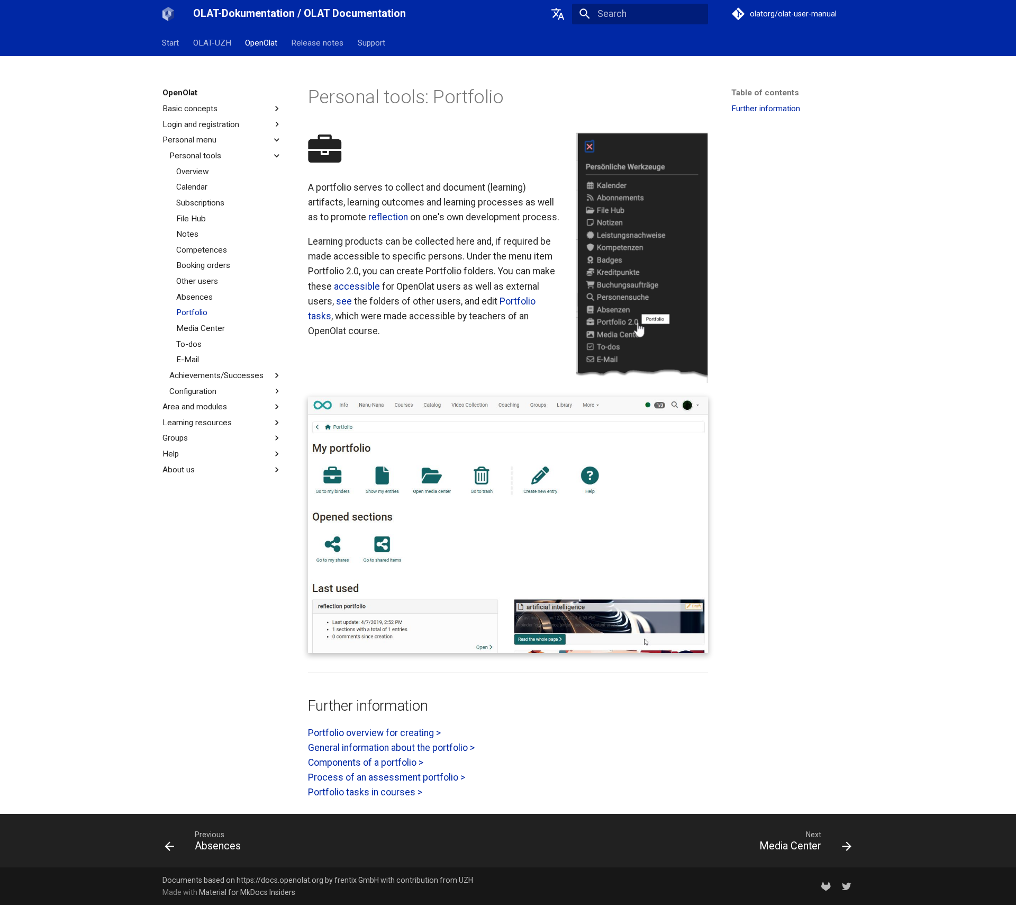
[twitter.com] (847, 885)
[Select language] (558, 13)
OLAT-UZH (212, 42)
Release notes (318, 42)
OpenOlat (261, 42)
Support (371, 42)
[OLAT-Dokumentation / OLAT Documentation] (168, 13)
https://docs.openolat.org (280, 880)
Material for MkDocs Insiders (247, 892)
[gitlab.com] (826, 885)
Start (170, 42)
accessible (357, 286)
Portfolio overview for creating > (374, 733)
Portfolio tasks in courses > (365, 792)
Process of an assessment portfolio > (386, 777)
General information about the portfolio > (391, 747)
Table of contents (765, 92)
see (344, 301)
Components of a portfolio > (365, 762)
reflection (388, 217)
